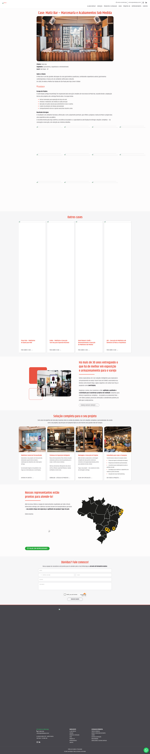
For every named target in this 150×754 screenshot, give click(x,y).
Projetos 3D (126, 6)
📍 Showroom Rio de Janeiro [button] (34, 525)
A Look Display (91, 6)
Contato (145, 6)
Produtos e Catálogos (110, 6)
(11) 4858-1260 (41, 731)
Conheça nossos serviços (88, 405)
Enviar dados (75, 599)
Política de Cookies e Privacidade (75, 749)
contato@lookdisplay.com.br (134, 2)
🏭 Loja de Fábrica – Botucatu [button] (35, 542)
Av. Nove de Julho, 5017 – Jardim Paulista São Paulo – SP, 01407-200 (45, 737)
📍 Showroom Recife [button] (32, 531)
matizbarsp (41, 86)
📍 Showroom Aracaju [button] (32, 536)
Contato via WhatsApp (122, 2)
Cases (120, 6)
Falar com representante (38, 548)
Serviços (99, 6)
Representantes (136, 6)
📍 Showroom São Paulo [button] (33, 520)
